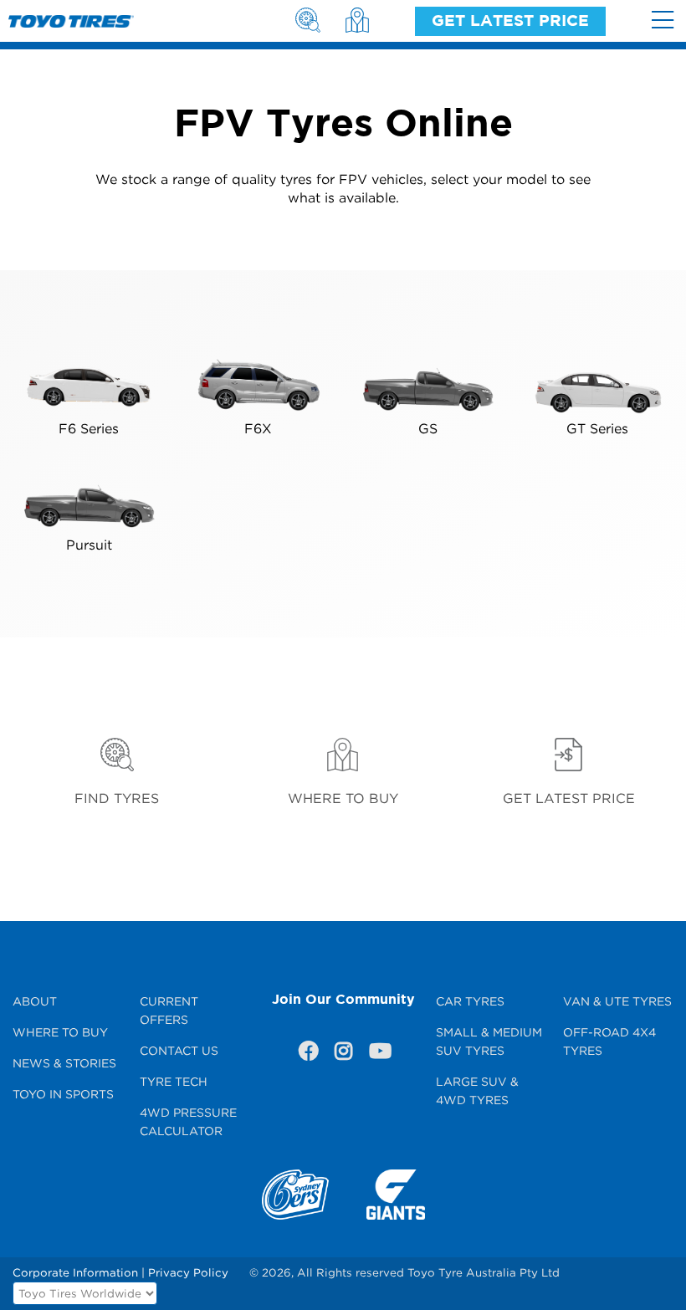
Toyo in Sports (63, 1093)
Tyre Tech (173, 1081)
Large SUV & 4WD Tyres (477, 1090)
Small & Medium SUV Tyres (489, 1041)
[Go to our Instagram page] (343, 1054)
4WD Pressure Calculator (188, 1121)
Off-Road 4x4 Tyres (609, 1041)
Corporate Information (75, 1272)
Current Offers (169, 1010)
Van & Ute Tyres (617, 1001)
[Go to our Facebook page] (307, 1054)
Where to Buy (60, 1032)
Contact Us (179, 1050)
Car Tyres (470, 1001)
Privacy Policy (188, 1272)
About (35, 1001)
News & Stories (64, 1063)
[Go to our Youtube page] (378, 1054)
